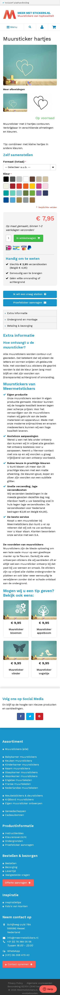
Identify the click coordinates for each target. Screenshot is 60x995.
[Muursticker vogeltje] (44, 650)
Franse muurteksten (18, 784)
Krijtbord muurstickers (19, 799)
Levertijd (10, 871)
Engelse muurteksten (18, 780)
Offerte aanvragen (16, 882)
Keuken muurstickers (18, 760)
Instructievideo (14, 833)
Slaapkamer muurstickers (21, 772)
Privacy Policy (15, 983)
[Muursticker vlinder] (16, 650)
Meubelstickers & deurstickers (24, 795)
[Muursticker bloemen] (16, 609)
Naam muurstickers (17, 768)
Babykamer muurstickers (21, 757)
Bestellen (10, 863)
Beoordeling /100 (30, 986)
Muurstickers (13, 749)
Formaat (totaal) (13, 161)
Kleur (6, 173)
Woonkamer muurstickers (21, 776)
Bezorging (11, 867)
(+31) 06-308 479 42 (17, 955)
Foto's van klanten (16, 906)
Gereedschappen (15, 811)
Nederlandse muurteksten (21, 788)
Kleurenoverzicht (15, 837)
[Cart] (54, 27)
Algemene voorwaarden (39, 983)
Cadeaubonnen (14, 815)
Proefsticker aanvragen (28, 302)
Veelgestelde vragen (17, 875)
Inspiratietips (13, 902)
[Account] (42, 27)
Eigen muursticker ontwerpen (23, 803)
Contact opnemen (18, 964)
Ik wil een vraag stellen (28, 294)
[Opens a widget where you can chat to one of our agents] (48, 989)
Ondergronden (14, 841)
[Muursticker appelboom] (44, 609)
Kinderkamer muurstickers (22, 764)
